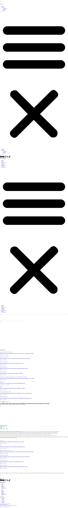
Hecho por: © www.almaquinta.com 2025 (5, 506)
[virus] (14, 321)
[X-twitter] (7, 157)
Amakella (4, 10)
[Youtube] (3, 157)
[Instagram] (5, 157)
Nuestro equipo (5, 8)
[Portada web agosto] (34, 314)
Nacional (3, 485)
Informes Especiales (4, 494)
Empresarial (3, 165)
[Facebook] (1, 157)
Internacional (3, 164)
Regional (3, 160)
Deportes (3, 308)
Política (2, 161)
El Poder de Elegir (4, 162)
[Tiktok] (9, 157)
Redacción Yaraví (3, 425)
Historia (4, 9)
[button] (34, 80)
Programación (3, 498)
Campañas (3, 149)
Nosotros (3, 7)
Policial (2, 484)
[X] (7, 429)
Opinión (3, 166)
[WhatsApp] (4, 429)
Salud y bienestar (4, 167)
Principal (3, 6)
